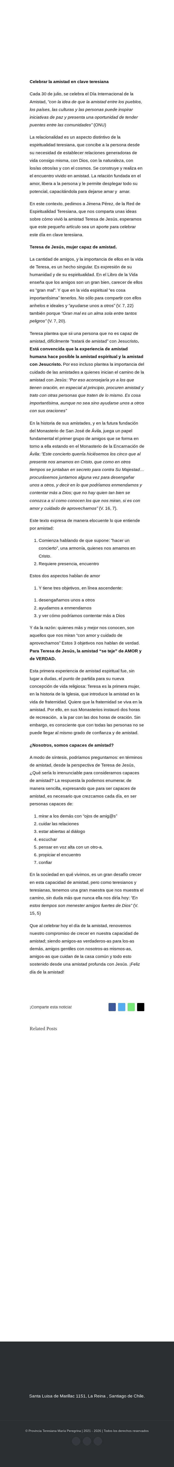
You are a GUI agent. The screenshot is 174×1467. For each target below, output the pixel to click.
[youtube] (87, 1441)
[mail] (98, 1441)
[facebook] (76, 1441)
